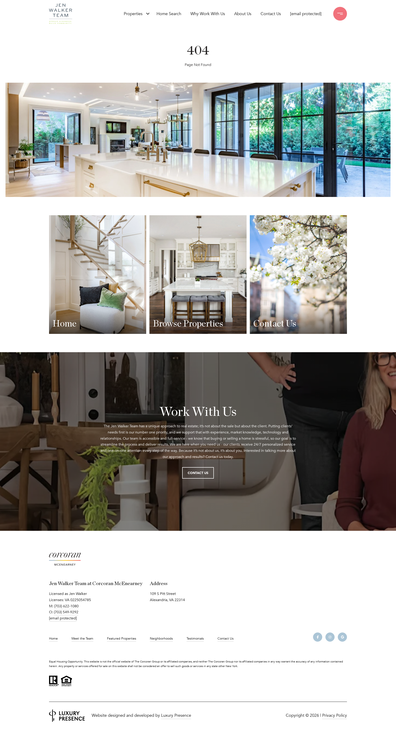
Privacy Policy (334, 715)
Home (53, 638)
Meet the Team (82, 638)
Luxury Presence (176, 715)
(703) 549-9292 (66, 612)
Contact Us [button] (198, 472)
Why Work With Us (207, 13)
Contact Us (225, 638)
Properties (133, 13)
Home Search (169, 13)
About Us (242, 13)
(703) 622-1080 (66, 606)
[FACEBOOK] (317, 637)
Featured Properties (121, 638)
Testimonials (195, 638)
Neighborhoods (161, 638)
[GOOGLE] (342, 637)
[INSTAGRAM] (330, 637)
